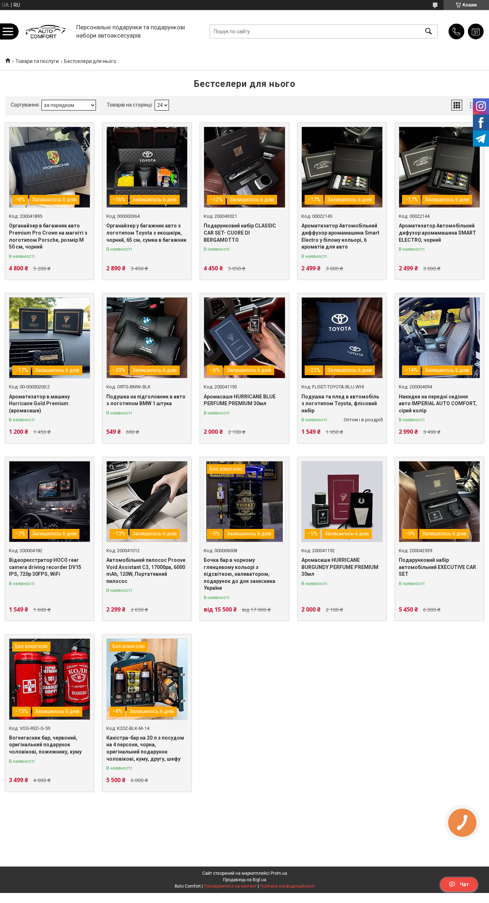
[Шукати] (428, 31)
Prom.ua (279, 873)
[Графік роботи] (476, 31)
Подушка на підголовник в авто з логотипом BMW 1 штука (145, 400)
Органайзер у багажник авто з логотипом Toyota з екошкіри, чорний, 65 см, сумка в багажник (146, 232)
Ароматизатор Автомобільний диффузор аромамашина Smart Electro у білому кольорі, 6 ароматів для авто (340, 236)
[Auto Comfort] (45, 31)
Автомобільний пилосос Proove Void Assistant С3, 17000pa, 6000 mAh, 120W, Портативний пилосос (145, 570)
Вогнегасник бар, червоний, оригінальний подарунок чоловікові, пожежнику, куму (45, 745)
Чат (464, 884)
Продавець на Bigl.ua (244, 879)
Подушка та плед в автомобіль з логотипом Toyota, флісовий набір (340, 403)
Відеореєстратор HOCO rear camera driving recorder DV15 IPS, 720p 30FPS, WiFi (45, 567)
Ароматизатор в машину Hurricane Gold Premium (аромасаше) (39, 403)
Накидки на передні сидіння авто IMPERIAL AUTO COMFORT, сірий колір (438, 403)
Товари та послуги (37, 61)
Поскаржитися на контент (230, 886)
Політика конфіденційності (287, 886)
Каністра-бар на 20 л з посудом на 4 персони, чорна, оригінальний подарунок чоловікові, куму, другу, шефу (145, 748)
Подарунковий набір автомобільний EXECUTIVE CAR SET (437, 567)
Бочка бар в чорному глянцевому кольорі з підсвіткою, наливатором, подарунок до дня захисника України (239, 574)
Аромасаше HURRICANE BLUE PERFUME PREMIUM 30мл (240, 400)
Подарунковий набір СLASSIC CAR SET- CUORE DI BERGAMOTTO (240, 232)
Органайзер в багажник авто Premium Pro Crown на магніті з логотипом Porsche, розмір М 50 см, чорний (48, 236)
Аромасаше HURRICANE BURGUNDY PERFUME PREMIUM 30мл (339, 567)
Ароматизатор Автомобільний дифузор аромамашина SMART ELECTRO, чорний (437, 232)
